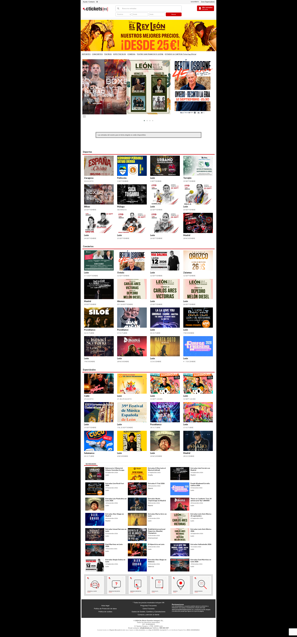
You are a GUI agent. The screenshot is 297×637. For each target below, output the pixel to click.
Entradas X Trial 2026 (156, 483)
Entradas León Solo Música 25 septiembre (200, 515)
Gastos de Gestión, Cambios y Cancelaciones (148, 612)
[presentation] (84, 116)
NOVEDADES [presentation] (91, 464)
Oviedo (120, 272)
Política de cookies (105, 612)
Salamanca (89, 453)
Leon (119, 396)
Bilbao (87, 206)
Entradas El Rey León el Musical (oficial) (157, 469)
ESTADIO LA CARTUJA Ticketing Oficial (180, 54)
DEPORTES (86, 54)
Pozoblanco (89, 329)
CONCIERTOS (97, 54)
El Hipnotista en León (156, 544)
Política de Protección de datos (105, 609)
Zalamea (187, 272)
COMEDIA (132, 54)
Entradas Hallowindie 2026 (200, 544)
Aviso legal (105, 605)
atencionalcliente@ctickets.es (182, 609)
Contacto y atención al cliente (148, 615)
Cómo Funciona (148, 609)
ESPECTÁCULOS (119, 54)
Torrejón (187, 178)
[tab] (91, 464)
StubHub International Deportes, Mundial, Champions (156, 531)
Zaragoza (88, 178)
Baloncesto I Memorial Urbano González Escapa (114, 469)
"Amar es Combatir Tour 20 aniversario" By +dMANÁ (200, 500)
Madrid (186, 235)
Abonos (121, 301)
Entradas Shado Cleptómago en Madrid (157, 500)
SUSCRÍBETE (195, 1)
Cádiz (86, 396)
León (152, 178)
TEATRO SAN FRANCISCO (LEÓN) (150, 54)
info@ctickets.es (146, 628)
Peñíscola (121, 178)
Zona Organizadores (208, 2)
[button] (144, 120)
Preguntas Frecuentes (148, 605)
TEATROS (108, 54)
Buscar (173, 14)
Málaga (120, 206)
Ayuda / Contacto (89, 2)
